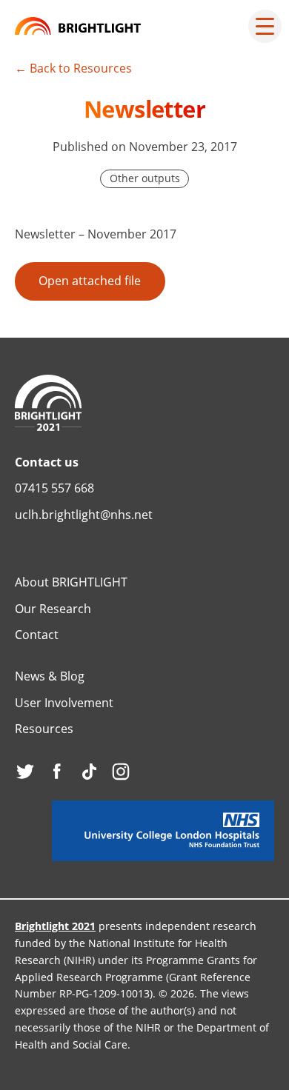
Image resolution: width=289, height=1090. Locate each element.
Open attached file (90, 280)
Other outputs (145, 178)
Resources (44, 728)
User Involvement (64, 703)
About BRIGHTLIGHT (71, 582)
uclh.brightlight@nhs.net (84, 514)
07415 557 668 (54, 488)
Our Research (53, 609)
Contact (37, 634)
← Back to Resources (73, 68)
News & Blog (49, 676)
